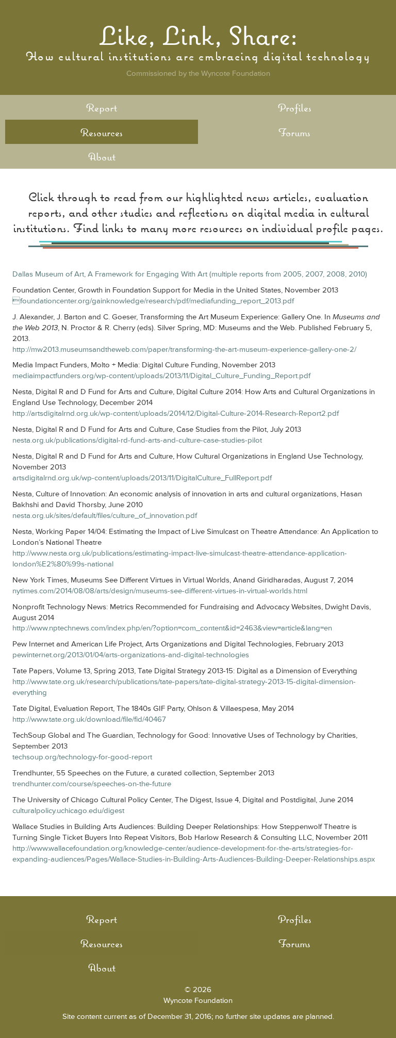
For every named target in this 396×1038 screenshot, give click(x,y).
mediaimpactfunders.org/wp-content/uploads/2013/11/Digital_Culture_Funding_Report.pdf (161, 375)
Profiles (294, 108)
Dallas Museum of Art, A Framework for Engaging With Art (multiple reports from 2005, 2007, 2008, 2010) (189, 274)
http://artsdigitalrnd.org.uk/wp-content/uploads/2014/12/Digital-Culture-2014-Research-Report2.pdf (175, 413)
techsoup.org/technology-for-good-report (82, 757)
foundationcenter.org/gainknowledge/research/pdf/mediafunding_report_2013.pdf (153, 301)
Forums (294, 132)
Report (101, 108)
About (102, 157)
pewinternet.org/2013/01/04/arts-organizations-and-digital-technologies (130, 655)
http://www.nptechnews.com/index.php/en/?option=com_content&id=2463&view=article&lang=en (172, 628)
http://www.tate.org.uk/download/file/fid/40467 (89, 719)
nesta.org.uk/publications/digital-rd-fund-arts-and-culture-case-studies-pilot (137, 440)
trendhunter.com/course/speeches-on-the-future (91, 784)
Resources (101, 132)
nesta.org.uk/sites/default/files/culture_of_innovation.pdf (104, 515)
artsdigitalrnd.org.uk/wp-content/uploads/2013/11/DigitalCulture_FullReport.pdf (142, 478)
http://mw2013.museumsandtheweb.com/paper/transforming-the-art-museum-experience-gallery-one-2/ (184, 349)
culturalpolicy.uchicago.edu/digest (68, 810)
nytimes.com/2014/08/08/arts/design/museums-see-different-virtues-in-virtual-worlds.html (159, 591)
